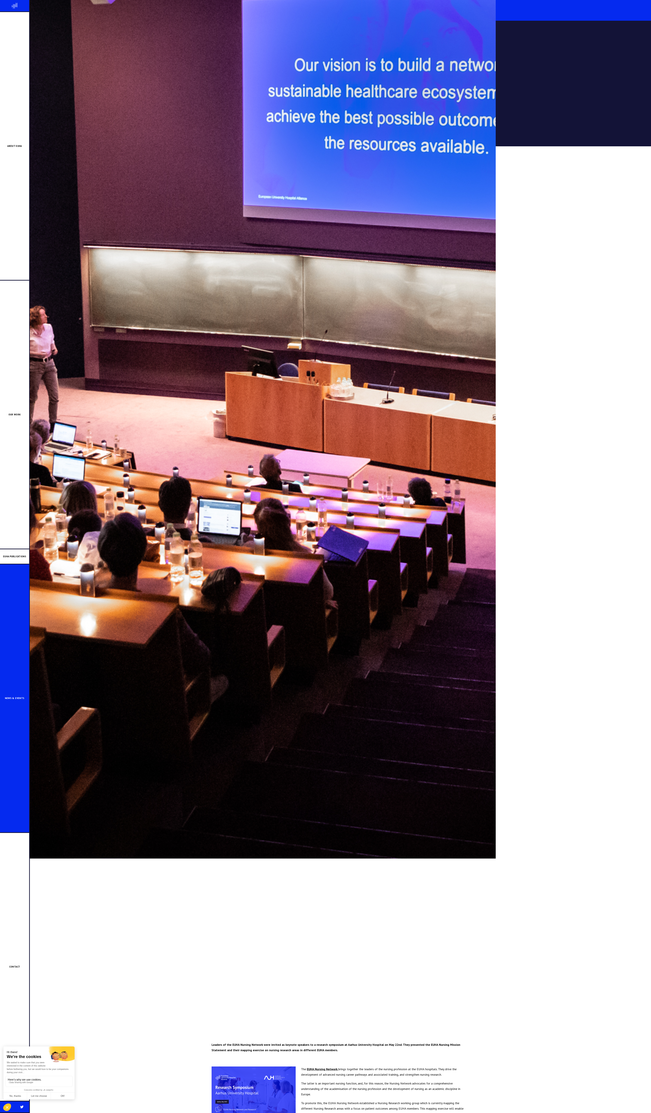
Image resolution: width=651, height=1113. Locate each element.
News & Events (14, 698)
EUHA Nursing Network (322, 1069)
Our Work (14, 414)
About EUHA (14, 146)
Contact (14, 966)
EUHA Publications (14, 556)
